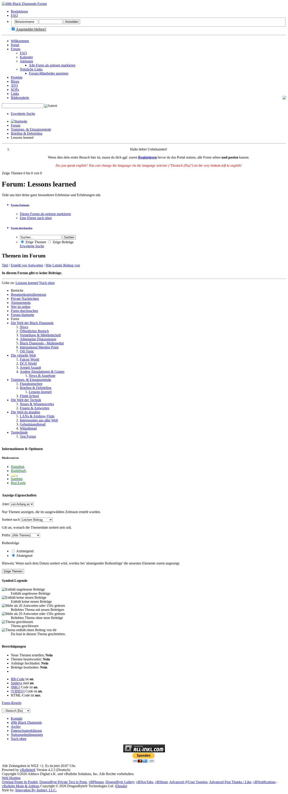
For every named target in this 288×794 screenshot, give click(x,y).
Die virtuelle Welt (23, 355)
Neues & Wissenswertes (37, 404)
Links (15, 94)
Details (121, 786)
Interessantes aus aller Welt (39, 420)
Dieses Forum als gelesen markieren (45, 214)
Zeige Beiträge (63, 242)
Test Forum (28, 436)
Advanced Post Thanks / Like (230, 782)
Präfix (6, 535)
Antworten (35, 265)
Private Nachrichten (25, 298)
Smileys (16, 683)
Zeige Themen (35, 242)
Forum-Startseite (22, 315)
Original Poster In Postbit (20, 782)
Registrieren (19, 11)
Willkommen (20, 41)
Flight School (29, 396)
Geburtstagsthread (32, 424)
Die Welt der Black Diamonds (32, 323)
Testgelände (19, 432)
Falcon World (29, 359)
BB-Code (18, 679)
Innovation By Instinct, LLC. (36, 790)
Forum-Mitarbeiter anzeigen (48, 73)
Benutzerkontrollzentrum (28, 294)
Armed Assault (30, 367)
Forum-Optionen (20, 205)
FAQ (14, 15)
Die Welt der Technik (26, 400)
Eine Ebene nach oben (36, 218)
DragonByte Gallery (120, 782)
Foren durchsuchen (24, 311)
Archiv (16, 726)
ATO (14, 85)
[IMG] (15, 687)
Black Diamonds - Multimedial (42, 343)
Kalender (26, 57)
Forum (15, 49)
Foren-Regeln (11, 703)
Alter (5, 504)
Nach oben (47, 283)
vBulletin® (28, 770)
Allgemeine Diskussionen (38, 339)
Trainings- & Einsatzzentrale (31, 129)
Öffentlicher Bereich (34, 331)
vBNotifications (264, 782)
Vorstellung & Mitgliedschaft (40, 335)
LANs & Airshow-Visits (37, 416)
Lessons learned (40, 392)
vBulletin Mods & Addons (20, 786)
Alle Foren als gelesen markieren (52, 65)
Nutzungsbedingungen (27, 735)
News (24, 327)
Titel (5, 265)
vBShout (161, 782)
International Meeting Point (39, 347)
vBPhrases (96, 782)
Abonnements (21, 303)
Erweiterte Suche (23, 114)
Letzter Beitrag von (66, 265)
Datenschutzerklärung (26, 731)
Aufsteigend (25, 551)
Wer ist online (20, 307)
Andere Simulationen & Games (42, 371)
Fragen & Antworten (34, 408)
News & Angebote (42, 376)
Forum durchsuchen (21, 228)
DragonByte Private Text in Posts (63, 782)
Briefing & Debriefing (26, 133)
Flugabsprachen (31, 384)
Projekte (16, 77)
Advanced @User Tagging (188, 782)
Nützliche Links (31, 69)
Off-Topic (27, 351)
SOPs (15, 89)
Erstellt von (19, 265)
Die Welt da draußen (25, 412)
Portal (15, 45)
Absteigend (24, 555)
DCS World (28, 363)
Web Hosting (11, 778)
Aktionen (26, 61)
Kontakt (16, 718)
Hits (49, 265)
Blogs (15, 81)
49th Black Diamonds (26, 722)
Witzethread (28, 428)
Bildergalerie (20, 98)
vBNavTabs (144, 782)
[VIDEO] (18, 691)
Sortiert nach (11, 519)
